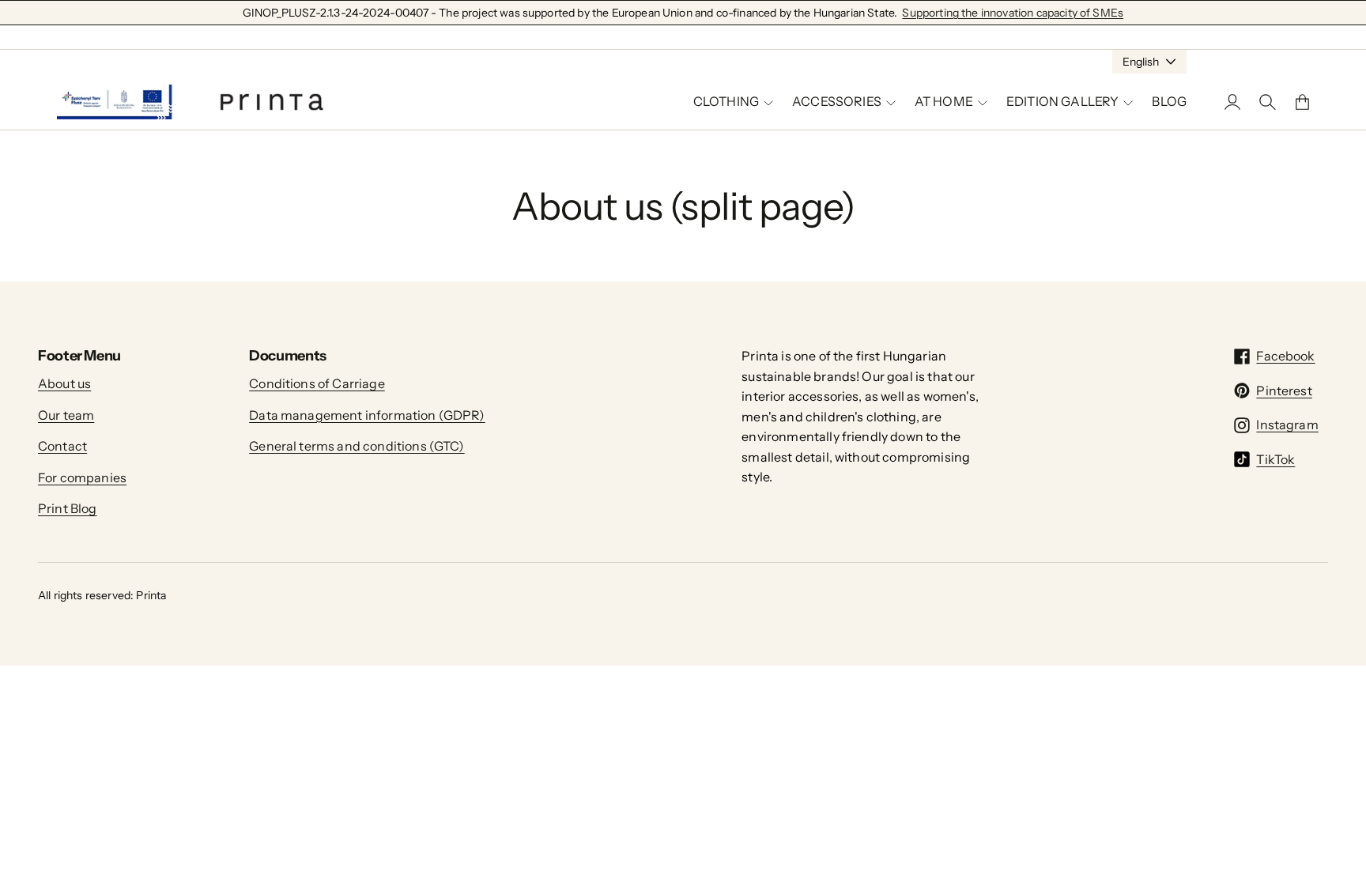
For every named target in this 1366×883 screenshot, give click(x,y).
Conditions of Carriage (317, 383)
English (1141, 62)
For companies (82, 477)
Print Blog (67, 508)
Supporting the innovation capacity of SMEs (1012, 13)
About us (64, 383)
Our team (66, 415)
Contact (62, 446)
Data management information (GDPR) (367, 415)
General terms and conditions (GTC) (356, 446)
